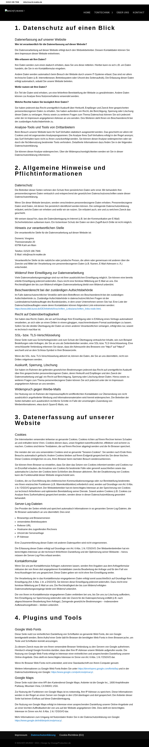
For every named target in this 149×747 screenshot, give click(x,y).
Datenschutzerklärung (43, 735)
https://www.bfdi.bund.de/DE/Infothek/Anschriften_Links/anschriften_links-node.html (58, 309)
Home (87, 13)
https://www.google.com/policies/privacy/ (72, 672)
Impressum (21, 735)
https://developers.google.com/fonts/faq (98, 668)
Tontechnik (102, 13)
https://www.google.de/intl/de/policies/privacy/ (38, 720)
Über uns (123, 13)
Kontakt (138, 13)
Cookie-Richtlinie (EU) (71, 735)
